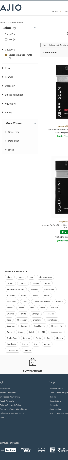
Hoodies (59, 301)
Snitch (31, 332)
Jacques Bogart (15, 22)
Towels (25, 344)
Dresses (36, 283)
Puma (9, 332)
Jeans (21, 307)
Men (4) (12, 39)
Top (48, 338)
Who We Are (5, 388)
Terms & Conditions (8, 392)
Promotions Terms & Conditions (13, 409)
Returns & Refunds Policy (10, 405)
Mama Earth (52, 320)
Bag (31, 277)
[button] (19, 28)
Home (2, 22)
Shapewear (22, 320)
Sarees (10, 307)
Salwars (24, 326)
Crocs (20, 332)
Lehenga (35, 313)
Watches (10, 313)
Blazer (9, 277)
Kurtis (47, 283)
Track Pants (11, 301)
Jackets (10, 283)
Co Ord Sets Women (42, 301)
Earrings (23, 283)
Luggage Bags (56, 332)
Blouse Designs (45, 277)
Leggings (11, 326)
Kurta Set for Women (15, 289)
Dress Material (39, 326)
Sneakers (37, 320)
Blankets (34, 289)
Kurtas (47, 295)
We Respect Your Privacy (10, 397)
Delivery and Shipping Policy (12, 413)
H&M (43, 332)
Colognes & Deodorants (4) (20, 56)
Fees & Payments (7, 401)
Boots (20, 277)
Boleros (26, 338)
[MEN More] (60, 11)
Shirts (23, 295)
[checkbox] (19, 39)
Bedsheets (11, 344)
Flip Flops (50, 313)
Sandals (54, 307)
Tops (9, 320)
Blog (2, 417)
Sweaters (11, 295)
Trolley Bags (12, 338)
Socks (25, 301)
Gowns (35, 295)
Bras (32, 307)
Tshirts (23, 313)
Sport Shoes (49, 289)
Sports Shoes (12, 350)
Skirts (38, 338)
